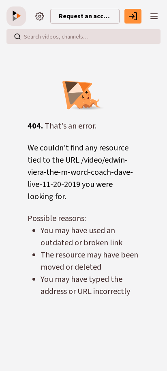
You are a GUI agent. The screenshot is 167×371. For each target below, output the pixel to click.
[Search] (17, 36)
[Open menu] (154, 16)
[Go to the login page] (132, 16)
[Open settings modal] (39, 16)
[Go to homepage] (17, 16)
